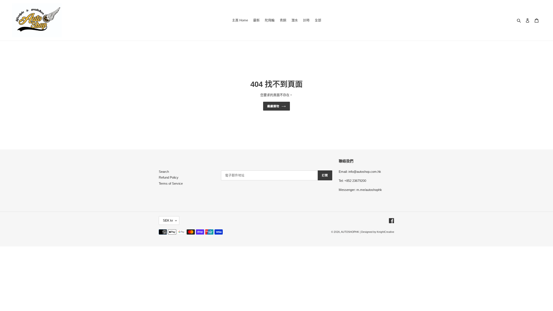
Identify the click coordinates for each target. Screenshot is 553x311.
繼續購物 (273, 106)
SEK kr (168, 220)
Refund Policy (168, 177)
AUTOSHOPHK (350, 231)
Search (164, 171)
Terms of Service (171, 183)
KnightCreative (385, 231)
